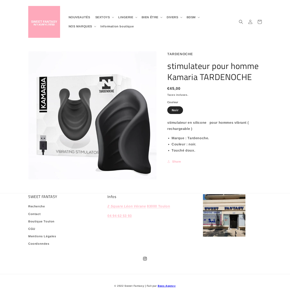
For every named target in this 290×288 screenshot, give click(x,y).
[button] (104, 17)
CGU (31, 228)
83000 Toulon (158, 206)
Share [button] (176, 161)
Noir (175, 110)
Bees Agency (167, 285)
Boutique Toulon (41, 221)
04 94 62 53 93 (119, 216)
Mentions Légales (42, 236)
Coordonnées (38, 243)
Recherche (36, 206)
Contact (34, 214)
